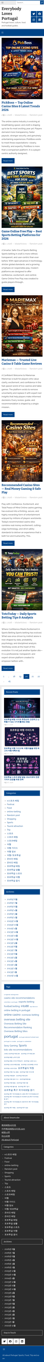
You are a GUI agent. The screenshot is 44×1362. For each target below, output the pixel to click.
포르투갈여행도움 (25, 1079)
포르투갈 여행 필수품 (10, 1086)
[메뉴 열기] (2, 3)
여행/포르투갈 (14, 855)
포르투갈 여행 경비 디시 (11, 1079)
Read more (8, 161)
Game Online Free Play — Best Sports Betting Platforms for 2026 (22, 235)
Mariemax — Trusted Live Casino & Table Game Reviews (22, 361)
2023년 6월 (12, 954)
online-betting (14, 811)
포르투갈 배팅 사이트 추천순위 (13, 1061)
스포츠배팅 (12, 840)
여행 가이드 (12, 848)
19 (20, 676)
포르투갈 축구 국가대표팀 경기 (19, 1090)
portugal (11, 1036)
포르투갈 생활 (13, 870)
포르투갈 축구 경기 (23, 1086)
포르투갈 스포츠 (14, 873)
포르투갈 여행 (13, 877)
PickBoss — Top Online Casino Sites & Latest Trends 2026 (21, 106)
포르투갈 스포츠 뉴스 (30, 1061)
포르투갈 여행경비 (9, 1075)
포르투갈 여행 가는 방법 (11, 1072)
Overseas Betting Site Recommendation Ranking (18, 1025)
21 (33, 676)
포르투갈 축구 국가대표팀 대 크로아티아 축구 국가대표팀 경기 (21, 1103)
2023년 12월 (12, 932)
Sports (10, 822)
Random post (36, 115)
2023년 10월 (12, 939)
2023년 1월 (12, 972)
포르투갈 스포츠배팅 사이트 (29, 1064)
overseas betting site (17, 1019)
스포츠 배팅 (12, 837)
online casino (12, 1014)
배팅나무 (6, 1132)
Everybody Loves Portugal (11, 13)
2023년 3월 (12, 965)
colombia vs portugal (10, 1002)
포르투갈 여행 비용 (22, 1083)
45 (9, 681)
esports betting (26, 1001)
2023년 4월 (12, 961)
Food (9, 808)
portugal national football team (29, 1037)
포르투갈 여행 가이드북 (27, 1072)
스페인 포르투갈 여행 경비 (12, 1053)
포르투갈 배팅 (13, 866)
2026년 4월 (12, 910)
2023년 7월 (12, 950)
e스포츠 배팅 (13, 800)
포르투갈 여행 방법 (10, 1083)
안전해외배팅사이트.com (13, 1129)
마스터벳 (6, 1136)
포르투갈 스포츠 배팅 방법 (12, 1064)
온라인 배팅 (12, 859)
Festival (10, 804)
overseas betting (30, 1015)
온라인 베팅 (12, 862)
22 (39, 676)
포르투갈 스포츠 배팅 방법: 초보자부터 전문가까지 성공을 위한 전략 (21, 778)
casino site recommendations (19, 998)
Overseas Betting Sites (16, 1031)
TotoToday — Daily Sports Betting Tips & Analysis (19, 615)
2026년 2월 (12, 917)
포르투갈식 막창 (26, 1068)
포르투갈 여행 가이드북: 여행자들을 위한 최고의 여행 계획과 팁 (21, 749)
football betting (12, 1006)
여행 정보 (11, 851)
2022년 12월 (12, 975)
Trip (8, 830)
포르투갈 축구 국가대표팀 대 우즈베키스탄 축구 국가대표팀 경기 (21, 1098)
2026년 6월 (12, 906)
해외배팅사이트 (9, 1125)
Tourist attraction (15, 826)
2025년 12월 (12, 921)
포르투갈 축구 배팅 (10, 1107)
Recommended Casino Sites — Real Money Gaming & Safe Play (21, 488)
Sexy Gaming (11, 1045)
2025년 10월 (12, 925)
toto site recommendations (18, 1049)
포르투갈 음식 (13, 880)
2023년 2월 (12, 968)
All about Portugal (10, 1139)
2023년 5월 (12, 957)
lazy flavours (34, 1006)
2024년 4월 (12, 928)
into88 (25, 1006)
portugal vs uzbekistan (24, 1041)
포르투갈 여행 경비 (22, 1075)
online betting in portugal (17, 1010)
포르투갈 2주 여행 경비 (28, 1053)
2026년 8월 (12, 899)
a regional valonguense (11, 994)
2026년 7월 (12, 903)
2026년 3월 (12, 914)
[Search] (42, 2)
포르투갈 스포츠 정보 (10, 1068)
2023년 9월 (12, 943)
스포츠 (10, 833)
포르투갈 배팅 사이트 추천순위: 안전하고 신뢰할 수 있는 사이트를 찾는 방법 (21, 720)
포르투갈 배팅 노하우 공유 (12, 1057)
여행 (9, 844)
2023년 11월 (12, 935)
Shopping (11, 819)
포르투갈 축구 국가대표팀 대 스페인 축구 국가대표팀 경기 (21, 1094)
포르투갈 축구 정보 (22, 1107)
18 (14, 676)
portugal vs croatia (10, 1041)
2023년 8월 (12, 946)
